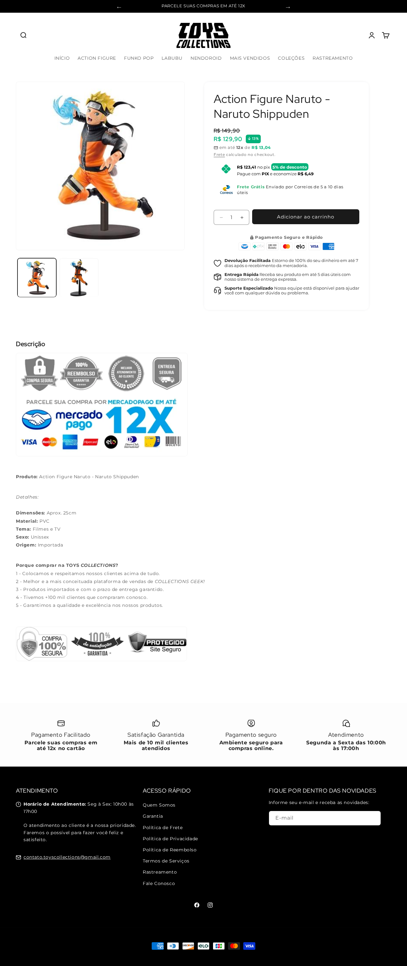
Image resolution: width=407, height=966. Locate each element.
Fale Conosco (159, 883)
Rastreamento (160, 872)
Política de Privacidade (170, 839)
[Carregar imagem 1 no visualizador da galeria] (36, 277)
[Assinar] (374, 818)
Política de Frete (163, 827)
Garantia (153, 816)
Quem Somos (159, 805)
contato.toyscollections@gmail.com (67, 857)
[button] (23, 35)
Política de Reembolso (170, 850)
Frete (219, 154)
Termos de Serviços (166, 861)
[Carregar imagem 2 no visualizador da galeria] (78, 277)
